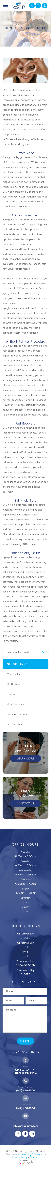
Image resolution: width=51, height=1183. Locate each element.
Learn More (25, 758)
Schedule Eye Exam (17, 714)
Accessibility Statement (31, 1154)
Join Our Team (14, 724)
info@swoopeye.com (25, 1125)
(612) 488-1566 (25, 1090)
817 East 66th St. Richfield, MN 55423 (25, 1071)
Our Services (13, 684)
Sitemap (34, 1157)
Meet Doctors (14, 674)
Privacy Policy (19, 1157)
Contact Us (25, 803)
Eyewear (11, 694)
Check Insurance (15, 704)
